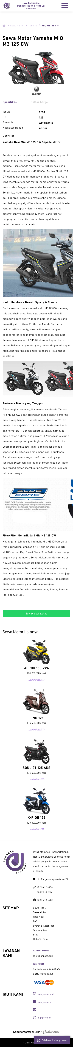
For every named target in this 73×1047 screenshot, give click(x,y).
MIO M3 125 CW (50, 25)
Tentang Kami (40, 930)
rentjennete (44, 1002)
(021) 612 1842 (44, 891)
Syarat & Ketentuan (44, 925)
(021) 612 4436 (45, 887)
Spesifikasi (10, 102)
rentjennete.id (46, 994)
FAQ (35, 921)
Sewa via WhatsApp (36, 613)
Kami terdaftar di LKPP (27, 1032)
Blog (35, 934)
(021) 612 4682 (45, 900)
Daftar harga (39, 102)
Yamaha (33, 25)
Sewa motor (17, 25)
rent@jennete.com (43, 956)
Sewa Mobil (39, 908)
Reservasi (38, 916)
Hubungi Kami (40, 939)
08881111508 (44, 1018)
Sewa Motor (39, 912)
